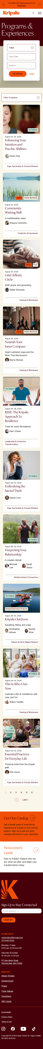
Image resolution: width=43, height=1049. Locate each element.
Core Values (7, 991)
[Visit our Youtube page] (23, 1029)
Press (4, 986)
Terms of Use (6, 1022)
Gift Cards (6, 1001)
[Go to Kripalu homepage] (10, 889)
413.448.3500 (7, 940)
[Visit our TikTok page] (34, 1029)
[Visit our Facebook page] (13, 1029)
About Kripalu (7, 975)
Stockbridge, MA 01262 (11, 963)
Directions (6, 996)
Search (18, 74)
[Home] (11, 12)
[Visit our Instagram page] (3, 1029)
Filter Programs (10, 97)
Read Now (21, 6)
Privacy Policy (7, 1017)
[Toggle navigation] (40, 13)
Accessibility (6, 1012)
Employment (7, 981)
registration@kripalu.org (12, 937)
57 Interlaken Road (9, 960)
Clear (31, 74)
